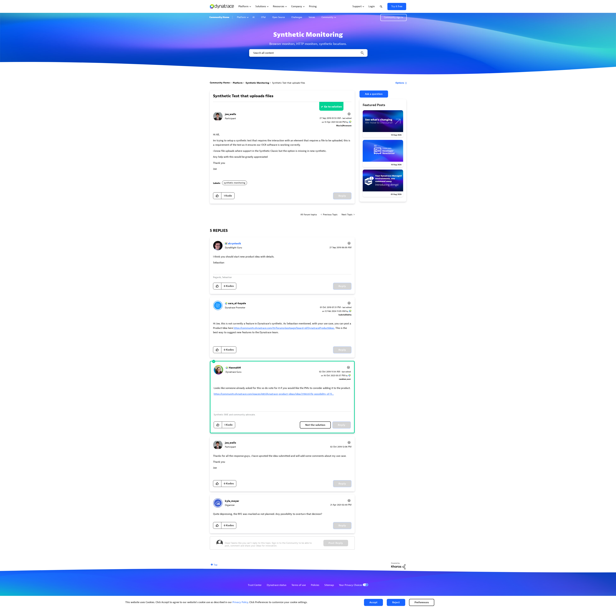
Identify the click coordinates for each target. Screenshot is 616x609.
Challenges (296, 17)
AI (253, 17)
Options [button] (399, 82)
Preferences (422, 602)
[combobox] (308, 53)
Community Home (219, 17)
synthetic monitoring (234, 182)
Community (327, 17)
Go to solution (333, 106)
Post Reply (336, 543)
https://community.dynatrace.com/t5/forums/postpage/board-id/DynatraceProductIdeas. (284, 328)
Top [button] (215, 564)
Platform (241, 17)
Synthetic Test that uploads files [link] (288, 82)
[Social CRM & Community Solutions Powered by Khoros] (398, 565)
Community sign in (393, 17)
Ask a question (374, 94)
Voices (312, 17)
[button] (373, 602)
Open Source (278, 17)
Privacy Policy (240, 602)
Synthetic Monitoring (257, 82)
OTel (263, 17)
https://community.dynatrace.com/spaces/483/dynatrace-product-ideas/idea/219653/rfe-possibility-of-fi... (274, 394)
